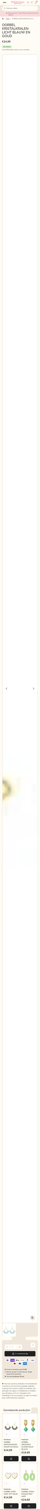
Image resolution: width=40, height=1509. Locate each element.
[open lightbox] (32, 1317)
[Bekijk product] (11, 1426)
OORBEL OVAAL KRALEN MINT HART (27, 1467)
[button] (4, 2)
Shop (7, 19)
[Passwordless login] (28, 2)
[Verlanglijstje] (31, 2)
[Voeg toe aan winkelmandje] (11, 1458)
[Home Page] (18, 2)
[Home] (3, 19)
